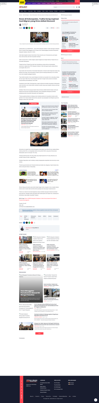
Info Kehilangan (57, 387)
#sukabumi (56, 216)
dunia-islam (34, 103)
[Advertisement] (49, 370)
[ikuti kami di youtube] (21, 390)
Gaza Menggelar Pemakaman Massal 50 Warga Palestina (30, 293)
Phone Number (45, 11)
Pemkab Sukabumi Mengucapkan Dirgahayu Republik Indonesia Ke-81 (46, 315)
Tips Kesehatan (57, 384)
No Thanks (51, 17)
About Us (31, 396)
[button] (52, 32)
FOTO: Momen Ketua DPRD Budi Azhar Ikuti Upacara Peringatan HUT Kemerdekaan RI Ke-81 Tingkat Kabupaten (46, 306)
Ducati (70, 88)
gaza (21, 296)
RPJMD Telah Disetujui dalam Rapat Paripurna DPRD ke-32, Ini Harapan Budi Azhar (52, 265)
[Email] (32, 28)
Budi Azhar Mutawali (37, 251)
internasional (46, 286)
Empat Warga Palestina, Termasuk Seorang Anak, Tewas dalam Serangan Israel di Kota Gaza (73, 44)
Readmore (69, 50)
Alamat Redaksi (43, 392)
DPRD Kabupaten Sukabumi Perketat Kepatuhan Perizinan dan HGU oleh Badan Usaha (53, 246)
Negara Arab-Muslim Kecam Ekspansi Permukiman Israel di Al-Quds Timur (50, 106)
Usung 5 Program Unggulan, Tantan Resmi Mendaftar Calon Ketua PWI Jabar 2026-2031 (50, 118)
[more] (34, 28)
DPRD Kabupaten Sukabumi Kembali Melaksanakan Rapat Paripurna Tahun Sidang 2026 (50, 114)
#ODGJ (44, 216)
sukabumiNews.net (53, 398)
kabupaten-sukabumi (70, 116)
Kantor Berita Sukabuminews (43, 387)
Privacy (42, 396)
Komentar (72, 384)
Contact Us (37, 396)
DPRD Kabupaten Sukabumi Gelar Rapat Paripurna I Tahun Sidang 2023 (25, 265)
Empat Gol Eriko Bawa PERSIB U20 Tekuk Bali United (73, 79)
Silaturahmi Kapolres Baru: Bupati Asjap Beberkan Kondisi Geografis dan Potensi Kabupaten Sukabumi (49, 123)
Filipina (70, 40)
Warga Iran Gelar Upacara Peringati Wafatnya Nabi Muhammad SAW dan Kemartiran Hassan (29, 121)
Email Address (45, 6)
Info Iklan (74, 396)
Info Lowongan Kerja (58, 389)
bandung (70, 81)
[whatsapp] (29, 28)
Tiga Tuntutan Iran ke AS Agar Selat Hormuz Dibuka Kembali (50, 110)
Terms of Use (48, 396)
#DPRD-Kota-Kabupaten (26, 218)
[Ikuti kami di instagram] (21, 387)
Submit (59, 17)
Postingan (72, 382)
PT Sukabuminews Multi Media (45, 383)
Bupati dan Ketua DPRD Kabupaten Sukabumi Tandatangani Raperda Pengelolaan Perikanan (38, 265)
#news (39, 216)
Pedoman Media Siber (63, 396)
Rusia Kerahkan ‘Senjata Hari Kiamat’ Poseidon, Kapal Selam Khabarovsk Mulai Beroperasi (51, 285)
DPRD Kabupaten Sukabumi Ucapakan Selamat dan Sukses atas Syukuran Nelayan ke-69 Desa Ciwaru (39, 247)
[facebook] (24, 28)
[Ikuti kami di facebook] (21, 381)
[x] (27, 28)
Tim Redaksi (55, 396)
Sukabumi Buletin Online (45, 390)
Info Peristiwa (57, 382)
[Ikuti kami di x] (21, 384)
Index (39, 333)
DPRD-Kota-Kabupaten (21, 252)
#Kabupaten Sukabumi (33, 217)
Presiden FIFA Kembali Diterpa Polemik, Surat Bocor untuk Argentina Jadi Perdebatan (50, 127)
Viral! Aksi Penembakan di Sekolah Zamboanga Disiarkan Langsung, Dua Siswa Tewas (51, 299)
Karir (70, 396)
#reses (49, 216)
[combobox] (44, 14)
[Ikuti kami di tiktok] (21, 393)
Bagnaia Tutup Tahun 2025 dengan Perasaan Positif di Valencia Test (73, 85)
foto (35, 308)
